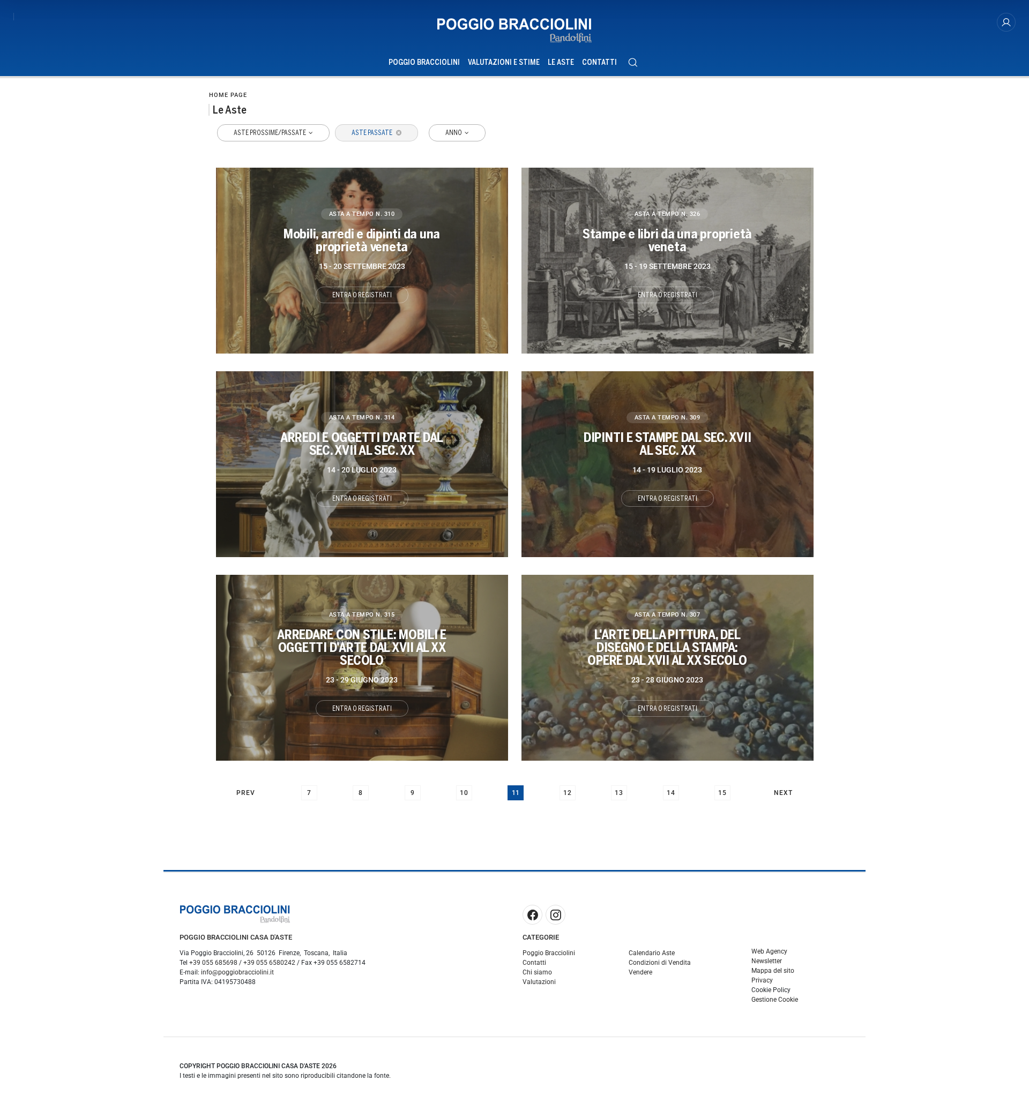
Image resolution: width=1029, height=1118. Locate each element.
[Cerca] (633, 62)
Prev (245, 793)
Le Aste (561, 62)
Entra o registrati (362, 295)
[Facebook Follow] (532, 915)
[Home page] (514, 30)
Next (783, 793)
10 (464, 793)
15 (722, 793)
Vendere (640, 972)
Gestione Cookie (774, 999)
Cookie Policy (771, 990)
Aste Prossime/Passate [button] (270, 133)
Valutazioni (539, 982)
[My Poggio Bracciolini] (1006, 22)
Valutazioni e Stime (504, 62)
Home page (228, 95)
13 (619, 793)
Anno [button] (454, 133)
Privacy (762, 980)
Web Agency (769, 951)
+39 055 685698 (213, 962)
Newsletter (766, 961)
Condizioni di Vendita (660, 962)
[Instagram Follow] (555, 915)
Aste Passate (372, 133)
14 (671, 793)
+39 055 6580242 (269, 962)
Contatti (599, 62)
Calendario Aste (652, 953)
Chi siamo (537, 972)
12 (567, 793)
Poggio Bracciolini (424, 62)
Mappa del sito (772, 970)
